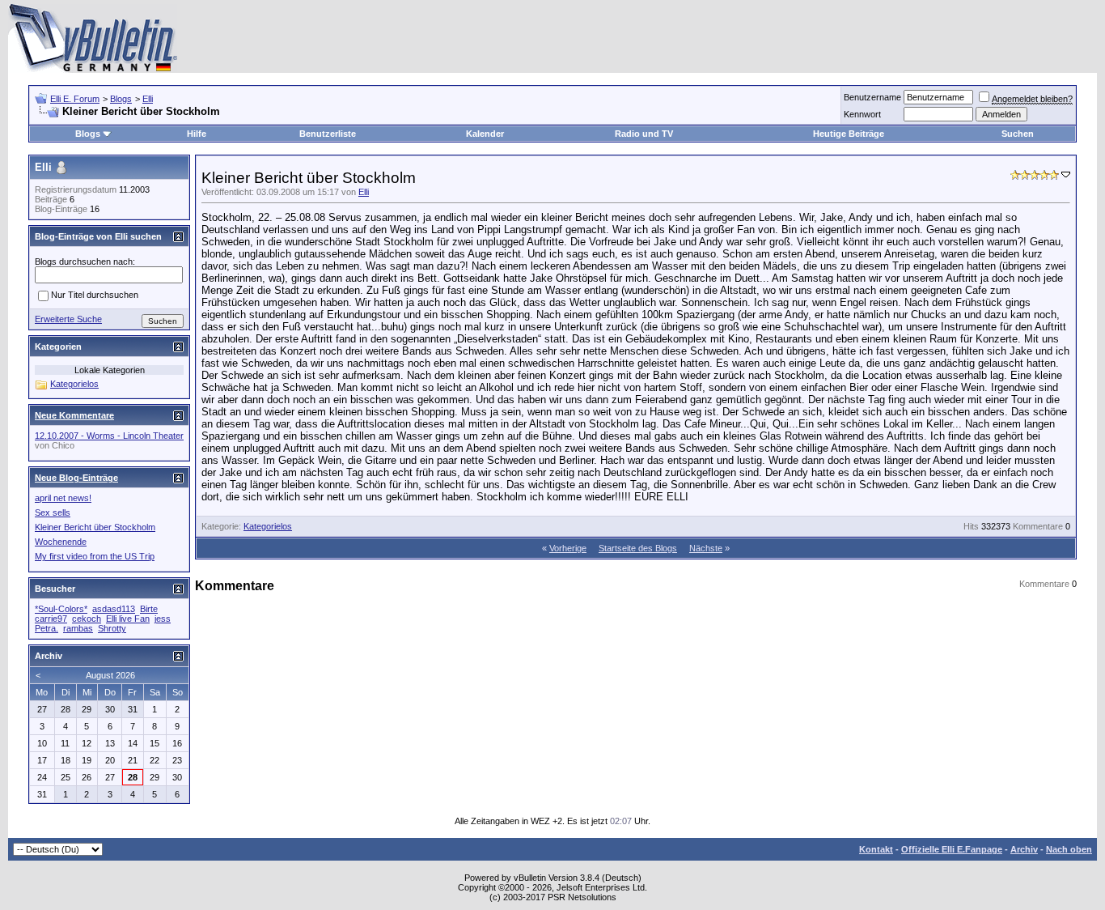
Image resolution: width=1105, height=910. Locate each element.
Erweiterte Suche (68, 319)
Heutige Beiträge (848, 133)
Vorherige (567, 548)
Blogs (121, 99)
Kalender (485, 133)
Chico (63, 445)
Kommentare (1038, 526)
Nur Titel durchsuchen (94, 295)
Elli (147, 99)
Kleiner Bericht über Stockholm (95, 527)
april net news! (63, 498)
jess (163, 618)
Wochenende (61, 541)
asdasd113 (113, 609)
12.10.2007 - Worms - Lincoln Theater (109, 435)
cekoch (86, 618)
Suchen (1017, 133)
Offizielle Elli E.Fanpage (951, 849)
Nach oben (1069, 849)
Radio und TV (644, 133)
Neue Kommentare (74, 415)
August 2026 (110, 675)
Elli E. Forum (74, 99)
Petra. (46, 628)
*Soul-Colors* (61, 609)
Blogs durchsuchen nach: (85, 261)
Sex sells (52, 512)
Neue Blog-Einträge (76, 478)
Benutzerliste (327, 133)
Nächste (705, 548)
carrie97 (51, 618)
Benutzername (872, 97)
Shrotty (112, 628)
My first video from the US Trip (95, 556)
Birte (149, 609)
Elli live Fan (128, 618)
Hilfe (196, 133)
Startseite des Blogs (638, 548)
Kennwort (862, 114)
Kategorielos (267, 526)
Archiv (1024, 849)
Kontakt (876, 849)
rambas (78, 628)
